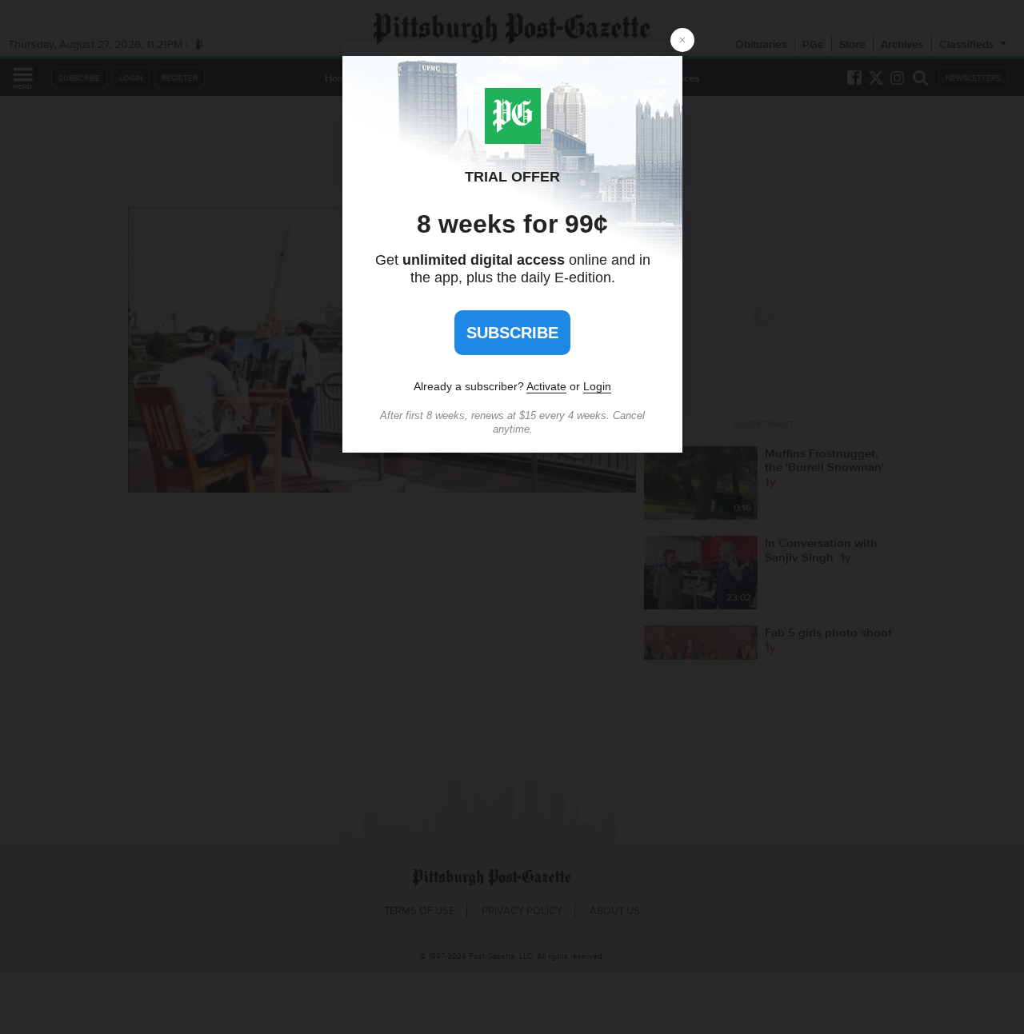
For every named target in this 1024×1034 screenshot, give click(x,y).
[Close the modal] (682, 40)
